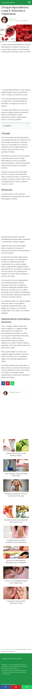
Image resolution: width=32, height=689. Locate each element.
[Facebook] (3, 383)
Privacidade (12, 684)
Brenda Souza (12, 19)
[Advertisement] (16, 71)
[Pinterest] (8, 383)
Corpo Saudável (8, 2)
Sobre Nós (5, 684)
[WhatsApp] (12, 383)
